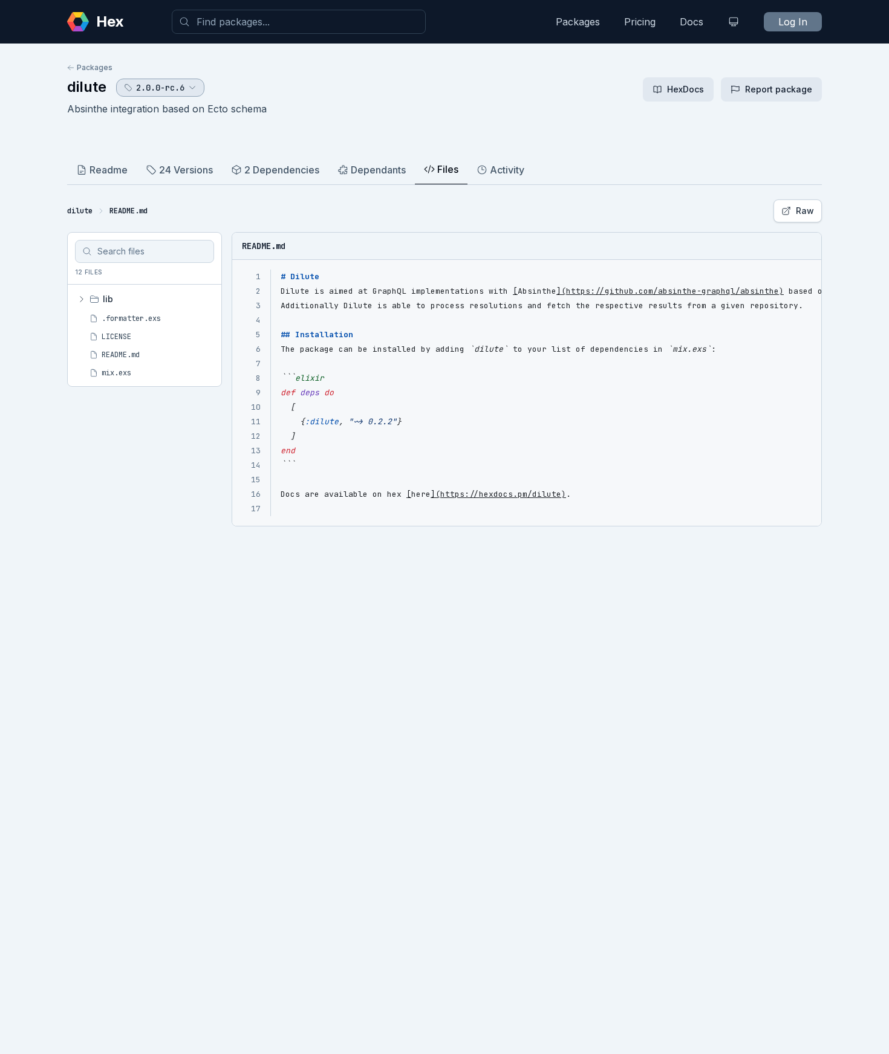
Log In (792, 22)
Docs (691, 22)
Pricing (640, 22)
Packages (578, 22)
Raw (805, 210)
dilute (86, 86)
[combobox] (299, 22)
